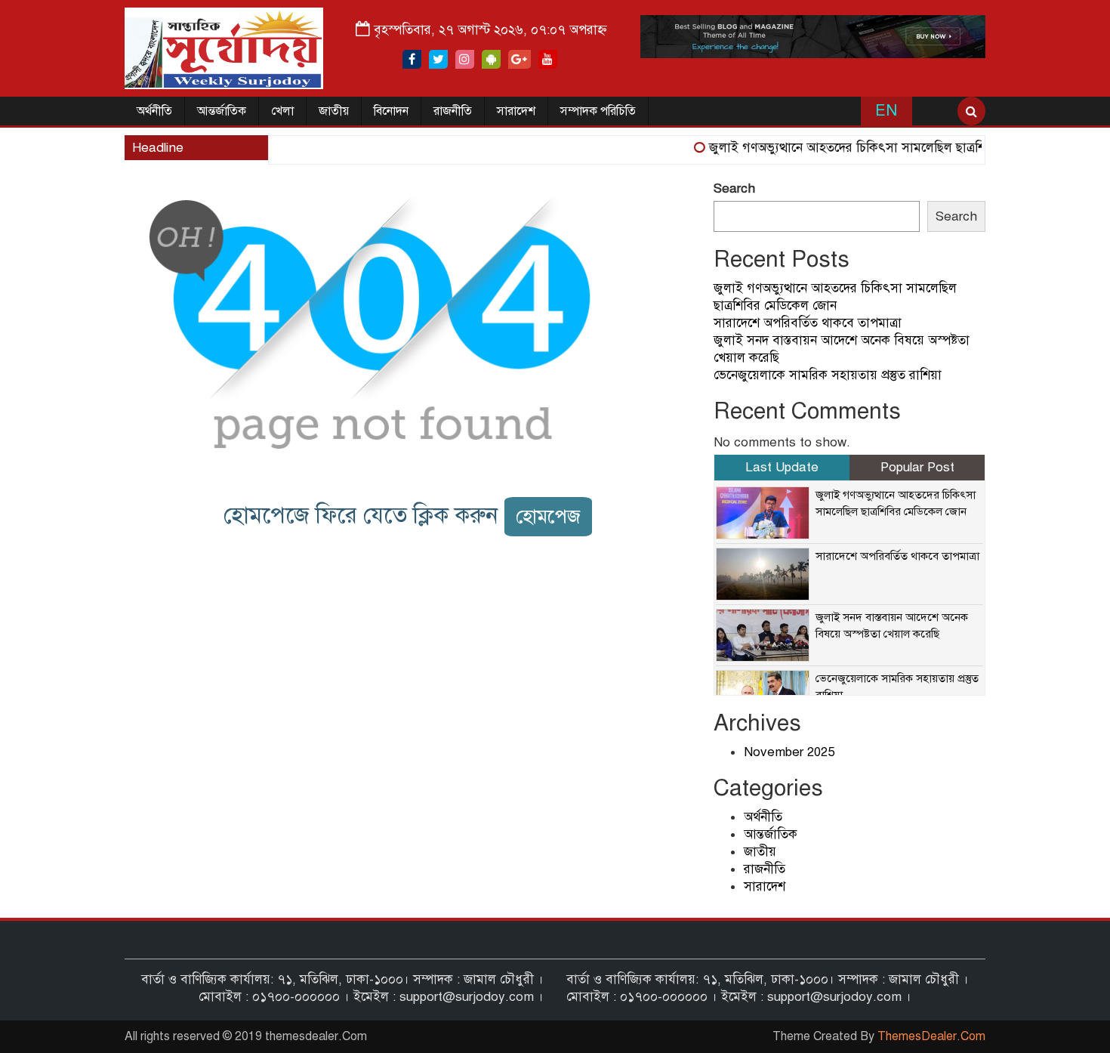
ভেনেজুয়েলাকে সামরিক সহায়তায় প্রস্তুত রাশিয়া (828, 375)
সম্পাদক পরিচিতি (598, 111)
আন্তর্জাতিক (221, 111)
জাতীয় (334, 111)
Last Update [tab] (782, 467)
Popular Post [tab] (917, 467)
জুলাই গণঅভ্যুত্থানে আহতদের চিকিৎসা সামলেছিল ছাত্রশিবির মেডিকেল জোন (883, 148)
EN (886, 110)
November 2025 (789, 752)
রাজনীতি (452, 111)
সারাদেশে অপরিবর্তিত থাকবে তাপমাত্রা (808, 323)
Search (734, 188)
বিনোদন (391, 111)
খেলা (282, 111)
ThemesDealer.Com (931, 1036)
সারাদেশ (516, 111)
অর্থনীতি (154, 111)
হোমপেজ (548, 516)
